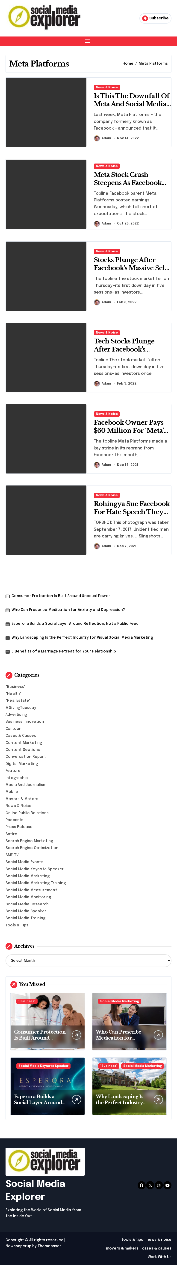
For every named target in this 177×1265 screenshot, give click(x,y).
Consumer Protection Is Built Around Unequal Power (61, 596)
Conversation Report (26, 757)
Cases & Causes (21, 736)
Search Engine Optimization (32, 848)
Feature (13, 771)
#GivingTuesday (21, 708)
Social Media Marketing (28, 876)
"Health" (14, 694)
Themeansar (49, 1246)
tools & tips (132, 1240)
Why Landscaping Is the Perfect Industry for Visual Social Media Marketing (82, 638)
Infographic (17, 778)
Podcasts (15, 820)
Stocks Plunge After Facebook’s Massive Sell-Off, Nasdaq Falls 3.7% (132, 268)
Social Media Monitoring (28, 897)
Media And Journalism (26, 785)
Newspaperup (18, 1246)
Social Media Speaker (26, 911)
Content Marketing (24, 743)
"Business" (16, 687)
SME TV (12, 855)
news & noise (159, 1240)
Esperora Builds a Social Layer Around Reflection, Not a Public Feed (75, 624)
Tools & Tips (17, 925)
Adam (106, 138)
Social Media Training (25, 918)
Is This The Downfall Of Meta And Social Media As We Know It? (131, 104)
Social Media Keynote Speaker (35, 869)
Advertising (16, 715)
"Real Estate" (18, 701)
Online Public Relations (27, 813)
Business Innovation (25, 722)
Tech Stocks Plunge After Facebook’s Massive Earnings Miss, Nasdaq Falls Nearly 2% (130, 353)
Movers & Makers (22, 799)
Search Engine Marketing (29, 841)
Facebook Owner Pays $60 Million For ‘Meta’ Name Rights (129, 431)
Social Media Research (27, 904)
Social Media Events (24, 862)
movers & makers (122, 1248)
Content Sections (23, 750)
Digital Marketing (22, 764)
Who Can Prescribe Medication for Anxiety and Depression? (68, 610)
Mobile (12, 792)
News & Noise (107, 87)
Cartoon (13, 729)
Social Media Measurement (31, 890)
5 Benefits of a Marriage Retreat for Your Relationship (64, 651)
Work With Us (159, 1257)
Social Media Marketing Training (36, 883)
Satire (11, 834)
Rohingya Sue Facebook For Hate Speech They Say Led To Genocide (132, 512)
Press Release (19, 827)
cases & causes (156, 1248)
